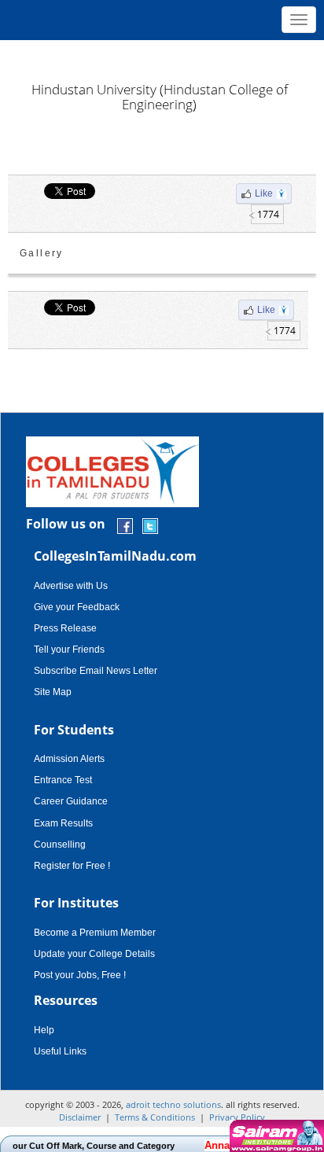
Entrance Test (63, 780)
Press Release (65, 628)
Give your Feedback (77, 607)
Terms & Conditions (155, 1117)
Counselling (60, 844)
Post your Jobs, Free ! (80, 975)
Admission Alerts (69, 758)
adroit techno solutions (173, 1104)
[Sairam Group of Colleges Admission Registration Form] (275, 1136)
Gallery (42, 253)
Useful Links (60, 1051)
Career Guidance (71, 801)
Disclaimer (80, 1117)
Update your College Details (94, 953)
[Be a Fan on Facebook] (125, 525)
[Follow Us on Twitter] (150, 525)
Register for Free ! (72, 865)
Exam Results (63, 823)
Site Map (53, 691)
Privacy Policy (237, 1117)
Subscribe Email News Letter (95, 670)
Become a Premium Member (95, 932)
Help (44, 1030)
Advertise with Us (71, 585)
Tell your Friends (69, 649)
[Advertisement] (162, 55)
